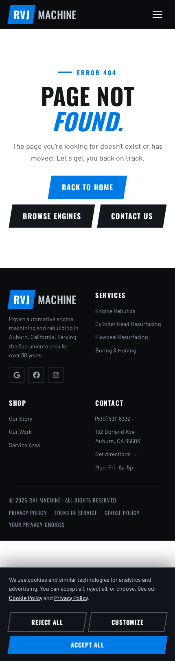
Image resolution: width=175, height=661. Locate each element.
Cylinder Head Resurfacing (128, 323)
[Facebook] (36, 375)
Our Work (20, 431)
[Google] (16, 375)
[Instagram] (55, 375)
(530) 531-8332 (113, 418)
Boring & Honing (115, 350)
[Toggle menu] (157, 14)
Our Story (20, 418)
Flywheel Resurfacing (121, 336)
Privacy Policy (28, 513)
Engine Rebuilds (115, 310)
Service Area (24, 444)
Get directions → (116, 453)
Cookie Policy (122, 513)
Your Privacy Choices (37, 524)
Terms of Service (76, 513)
